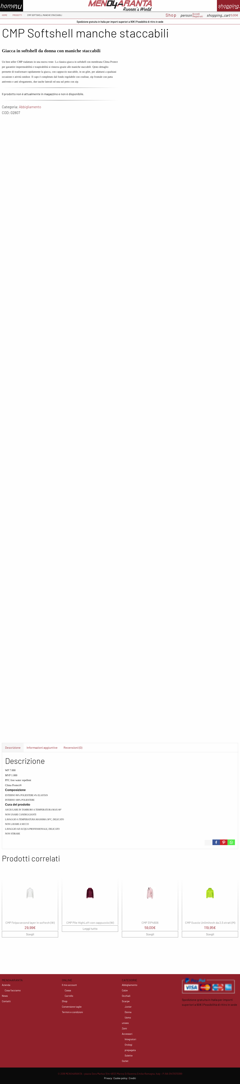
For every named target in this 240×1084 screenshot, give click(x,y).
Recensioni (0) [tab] (73, 747)
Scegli (30, 934)
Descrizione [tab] (13, 747)
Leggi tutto (90, 928)
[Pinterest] (223, 842)
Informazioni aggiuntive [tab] (42, 747)
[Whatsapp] (231, 842)
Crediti (132, 1078)
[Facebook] (216, 842)
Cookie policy (120, 1078)
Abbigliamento (30, 107)
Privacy (108, 1078)
